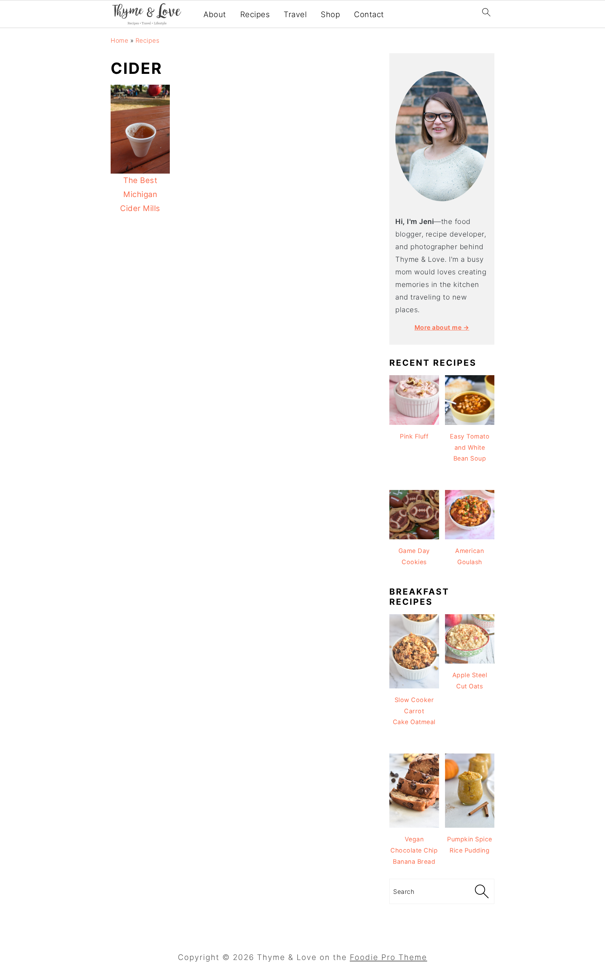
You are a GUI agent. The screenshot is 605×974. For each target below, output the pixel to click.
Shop (330, 14)
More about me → (442, 327)
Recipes (255, 14)
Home (119, 40)
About (214, 14)
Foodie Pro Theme (388, 957)
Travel (295, 14)
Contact (369, 14)
